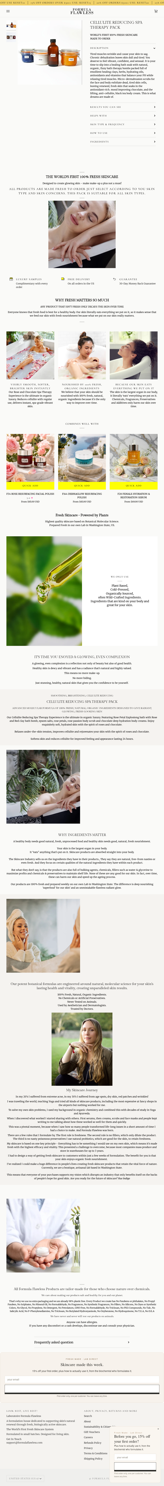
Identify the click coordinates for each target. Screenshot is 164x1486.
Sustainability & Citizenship (100, 1426)
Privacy (88, 1448)
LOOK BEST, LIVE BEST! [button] (22, 1410)
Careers (88, 1437)
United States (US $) (24, 1478)
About (87, 1421)
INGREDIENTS (99, 141)
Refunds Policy (92, 1442)
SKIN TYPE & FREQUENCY (107, 124)
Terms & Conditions (95, 1453)
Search (88, 1415)
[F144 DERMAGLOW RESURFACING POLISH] (82, 458)
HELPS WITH (98, 115)
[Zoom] (23, 78)
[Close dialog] (158, 1429)
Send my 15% (82, 1388)
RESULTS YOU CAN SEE (105, 107)
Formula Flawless (106, 1478)
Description (99, 48)
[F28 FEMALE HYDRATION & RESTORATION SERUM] (134, 458)
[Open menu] (11, 11)
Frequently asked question (53, 1342)
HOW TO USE (99, 133)
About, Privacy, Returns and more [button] (110, 1410)
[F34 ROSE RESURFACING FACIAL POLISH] (30, 458)
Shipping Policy (93, 1458)
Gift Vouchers (92, 1432)
